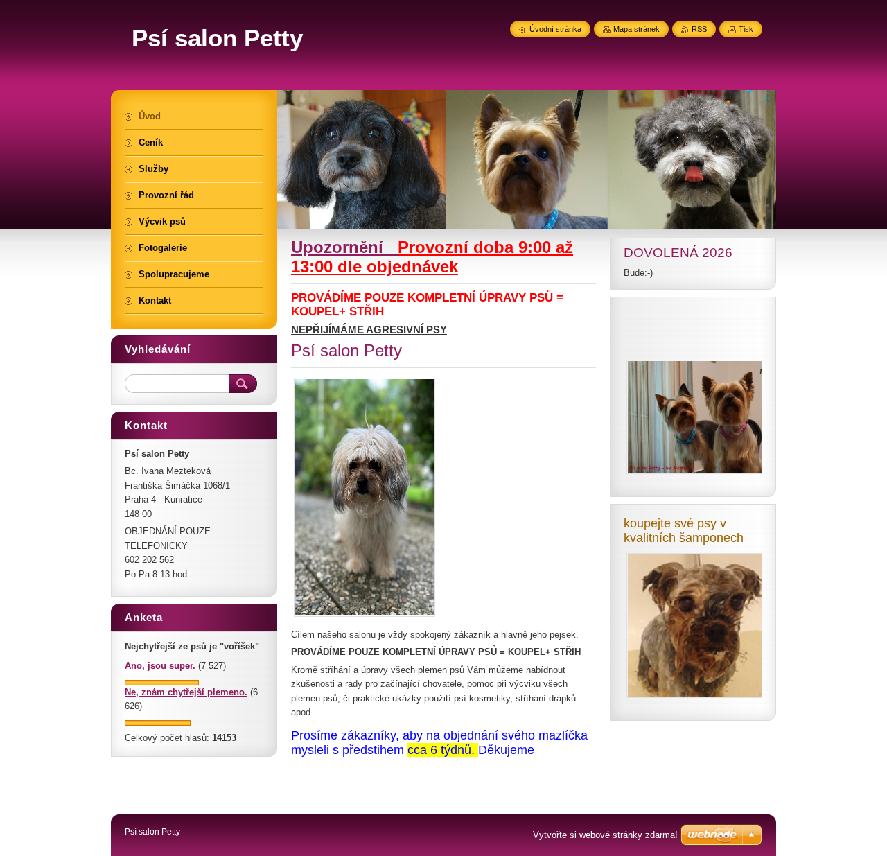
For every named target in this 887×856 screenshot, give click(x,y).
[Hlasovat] (162, 682)
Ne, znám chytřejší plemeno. (186, 692)
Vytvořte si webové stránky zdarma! (605, 835)
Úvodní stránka (555, 29)
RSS (699, 29)
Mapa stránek (636, 29)
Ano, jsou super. (160, 666)
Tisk (746, 29)
